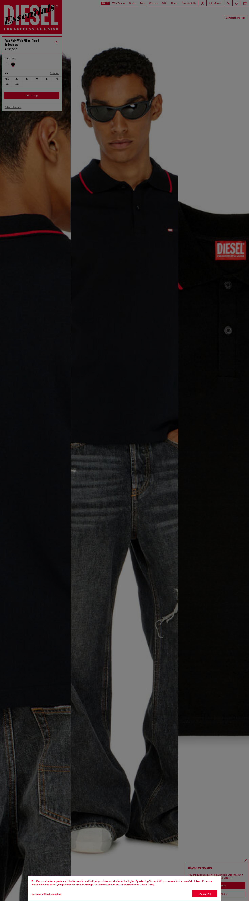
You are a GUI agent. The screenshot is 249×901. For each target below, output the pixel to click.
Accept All (205, 894)
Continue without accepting (46, 894)
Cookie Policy (147, 884)
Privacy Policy (127, 884)
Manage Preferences (96, 884)
